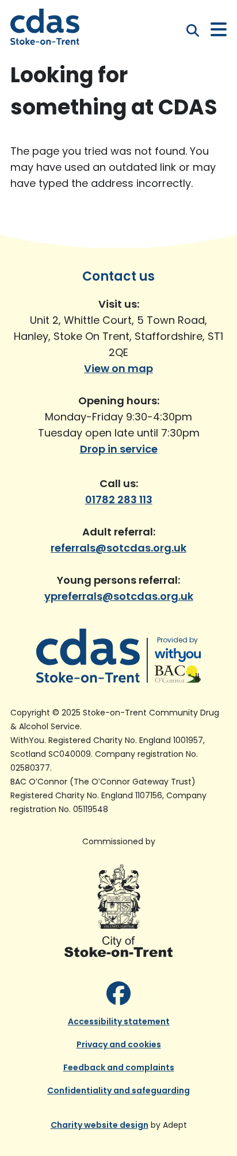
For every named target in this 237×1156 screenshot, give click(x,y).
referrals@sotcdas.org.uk (118, 548)
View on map (118, 368)
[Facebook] (118, 994)
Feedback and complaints (118, 1067)
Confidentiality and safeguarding (118, 1090)
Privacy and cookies (119, 1044)
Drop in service (119, 449)
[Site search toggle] (192, 30)
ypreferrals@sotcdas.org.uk (118, 596)
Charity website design (99, 1125)
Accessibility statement (119, 1021)
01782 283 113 (118, 499)
